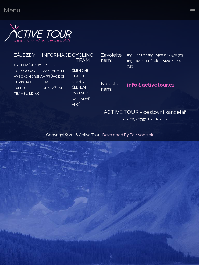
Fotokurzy (25, 71)
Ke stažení (52, 88)
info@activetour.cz (151, 85)
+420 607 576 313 (169, 55)
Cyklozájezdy (27, 65)
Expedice (22, 88)
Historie (51, 65)
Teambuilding (27, 93)
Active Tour (39, 33)
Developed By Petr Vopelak (127, 134)
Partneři (80, 93)
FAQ (46, 82)
